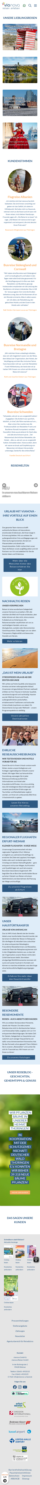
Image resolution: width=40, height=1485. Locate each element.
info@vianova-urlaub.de (23, 1377)
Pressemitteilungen (20, 1320)
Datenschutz (13, 1475)
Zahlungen (20, 1331)
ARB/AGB (15, 1478)
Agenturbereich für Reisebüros (20, 1341)
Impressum (27, 1475)
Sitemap (25, 1478)
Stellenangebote (20, 1326)
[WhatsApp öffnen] (24, 5)
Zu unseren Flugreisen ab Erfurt (20, 888)
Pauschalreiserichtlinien (20, 1473)
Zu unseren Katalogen (18, 1057)
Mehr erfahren (14, 641)
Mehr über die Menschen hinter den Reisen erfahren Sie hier (20, 565)
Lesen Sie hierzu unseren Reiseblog (20, 804)
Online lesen (9, 1302)
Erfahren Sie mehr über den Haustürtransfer (20, 977)
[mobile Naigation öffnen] (35, 5)
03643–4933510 (23, 1371)
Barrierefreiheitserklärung (20, 1470)
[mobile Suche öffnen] (30, 5)
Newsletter (20, 1336)
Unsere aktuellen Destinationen (20, 717)
